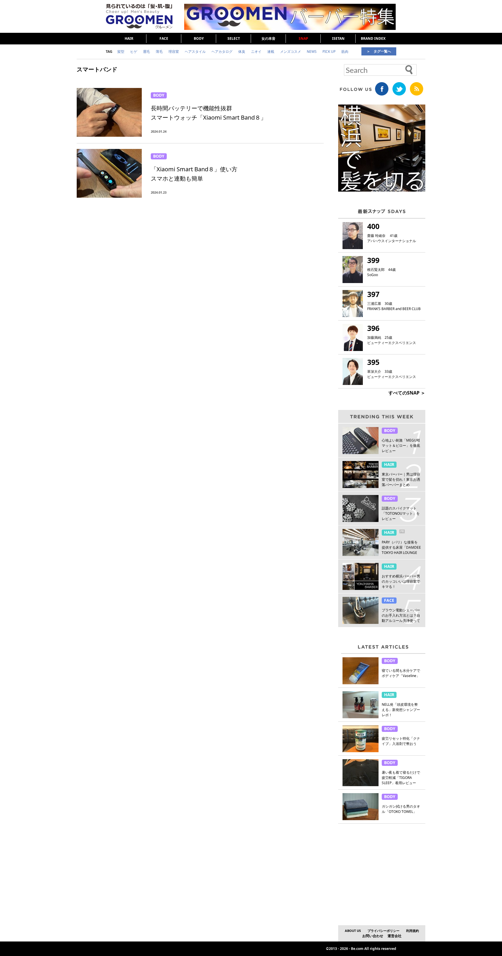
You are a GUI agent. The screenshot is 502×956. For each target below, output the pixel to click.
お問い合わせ (372, 935)
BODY (199, 38)
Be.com (357, 948)
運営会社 (394, 935)
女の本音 (268, 38)
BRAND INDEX (373, 38)
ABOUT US (353, 930)
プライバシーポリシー (383, 930)
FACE (163, 38)
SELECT (233, 38)
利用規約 (412, 930)
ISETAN (338, 38)
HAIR (129, 38)
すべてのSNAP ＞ (406, 393)
